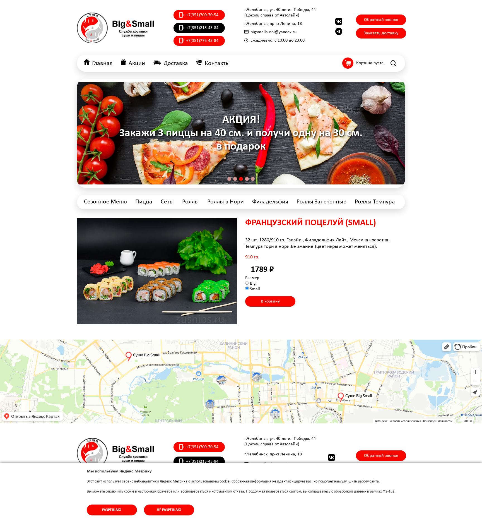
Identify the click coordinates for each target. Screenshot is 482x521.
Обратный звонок (381, 20)
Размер (252, 278)
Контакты (217, 63)
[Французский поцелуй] (157, 271)
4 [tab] (247, 179)
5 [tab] (253, 179)
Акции (137, 63)
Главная (102, 63)
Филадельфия (270, 202)
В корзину (270, 301)
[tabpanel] (241, 133)
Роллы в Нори (225, 202)
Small (255, 289)
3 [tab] (241, 179)
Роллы (190, 202)
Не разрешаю (169, 510)
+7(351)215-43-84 (202, 28)
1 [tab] (229, 179)
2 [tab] (235, 179)
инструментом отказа (226, 491)
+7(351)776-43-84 (202, 41)
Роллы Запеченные (321, 202)
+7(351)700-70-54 (202, 15)
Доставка (176, 63)
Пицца (143, 202)
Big (253, 283)
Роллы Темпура (375, 202)
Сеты (167, 202)
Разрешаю (111, 510)
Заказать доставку (381, 33)
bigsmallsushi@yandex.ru (273, 32)
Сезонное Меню (105, 202)
